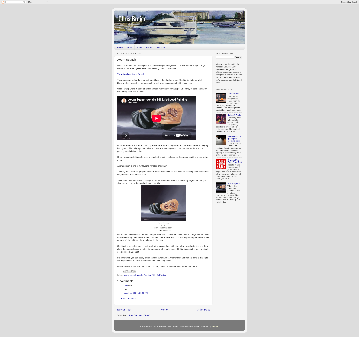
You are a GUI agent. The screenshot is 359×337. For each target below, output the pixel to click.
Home (120, 47)
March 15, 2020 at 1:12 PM (136, 293)
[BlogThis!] (127, 271)
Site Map (161, 47)
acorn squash (130, 275)
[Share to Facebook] (132, 271)
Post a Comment (128, 298)
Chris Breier (132, 18)
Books (149, 47)
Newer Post (124, 309)
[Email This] (124, 271)
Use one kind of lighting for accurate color (234, 138)
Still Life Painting (159, 275)
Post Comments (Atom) (139, 315)
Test (126, 286)
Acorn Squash (233, 183)
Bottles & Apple (234, 115)
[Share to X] (129, 271)
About (139, 47)
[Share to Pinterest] (135, 271)
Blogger (215, 326)
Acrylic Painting (144, 275)
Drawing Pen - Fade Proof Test (234, 161)
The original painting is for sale (131, 74)
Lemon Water (233, 94)
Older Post (203, 309)
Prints (129, 47)
